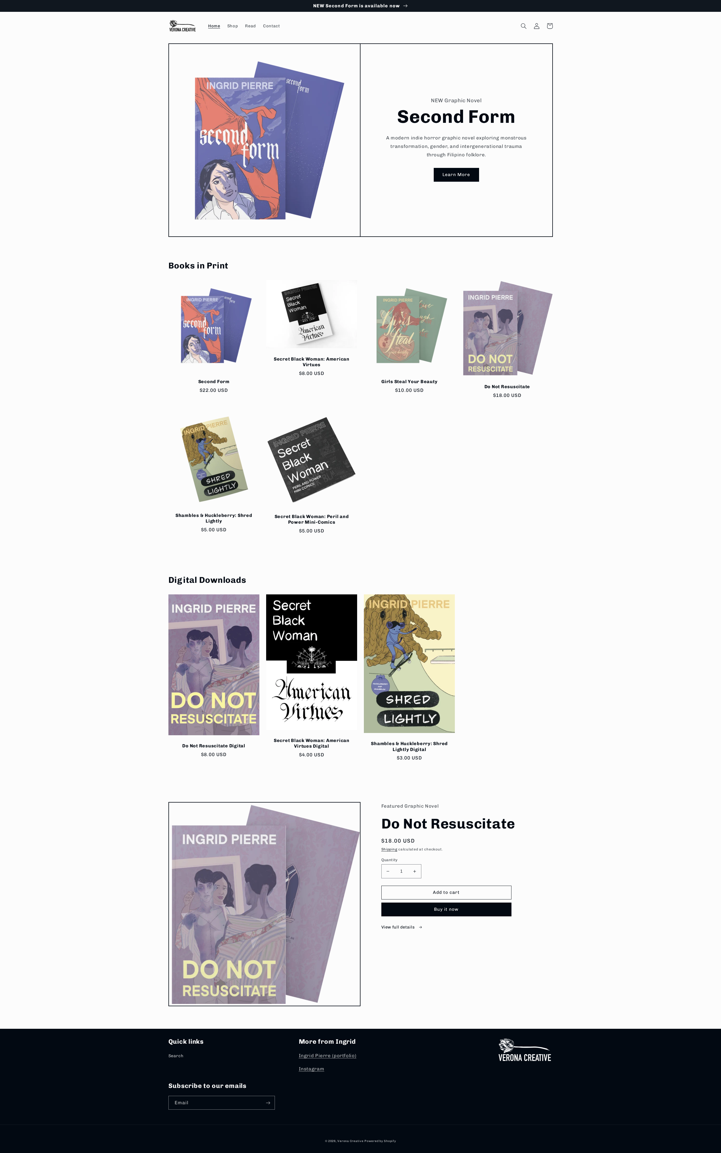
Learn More (456, 174)
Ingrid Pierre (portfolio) (328, 1055)
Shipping (389, 849)
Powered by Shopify (380, 1141)
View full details (398, 927)
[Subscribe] (267, 1103)
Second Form (214, 381)
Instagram (311, 1069)
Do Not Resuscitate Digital (213, 745)
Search (176, 1055)
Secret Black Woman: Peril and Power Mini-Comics (312, 519)
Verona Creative (350, 1141)
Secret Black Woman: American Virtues (312, 361)
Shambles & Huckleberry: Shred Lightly (213, 518)
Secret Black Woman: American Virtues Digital (312, 743)
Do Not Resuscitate (507, 386)
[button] (523, 25)
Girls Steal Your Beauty (409, 381)
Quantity (389, 859)
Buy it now (446, 909)
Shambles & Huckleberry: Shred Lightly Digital (409, 746)
